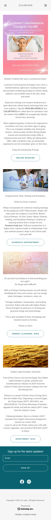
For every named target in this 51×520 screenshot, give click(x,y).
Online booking (25, 158)
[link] (45, 5)
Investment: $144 (25, 439)
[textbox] (25, 458)
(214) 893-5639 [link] (25, 5)
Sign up (25, 468)
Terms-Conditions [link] (25, 515)
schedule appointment (25, 242)
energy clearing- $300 (25, 334)
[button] (5, 5)
